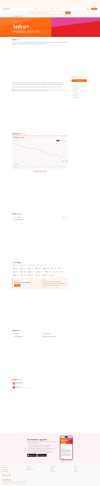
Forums (52, 8)
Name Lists (29, 467)
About (75, 469)
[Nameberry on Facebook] (5, 475)
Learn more (45, 286)
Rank (58, 140)
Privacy (13, 483)
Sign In (88, 8)
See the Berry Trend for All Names (40, 171)
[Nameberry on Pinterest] (7, 475)
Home (13, 16)
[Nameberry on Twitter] (3, 475)
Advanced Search (30, 469)
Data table (16, 164)
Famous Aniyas (75, 97)
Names (36, 8)
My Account (52, 471)
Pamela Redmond (16, 21)
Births (61, 140)
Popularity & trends (76, 87)
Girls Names (5, 467)
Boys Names (5, 469)
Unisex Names (5, 471)
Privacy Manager (18, 483)
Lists (42, 8)
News (47, 8)
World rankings (75, 89)
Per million (64, 140)
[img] (40, 151)
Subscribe (94, 8)
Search (68, 12)
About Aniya (75, 91)
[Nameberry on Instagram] (9, 475)
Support (23, 483)
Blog (75, 467)
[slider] (62, 161)
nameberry (7, 480)
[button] (79, 80)
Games (57, 8)
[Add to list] (28, 26)
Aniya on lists (75, 95)
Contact (76, 471)
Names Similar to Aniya (77, 93)
